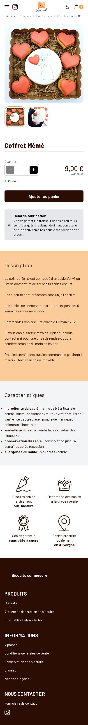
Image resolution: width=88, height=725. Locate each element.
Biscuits (11, 603)
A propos (11, 645)
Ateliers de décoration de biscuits (29, 612)
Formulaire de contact (21, 703)
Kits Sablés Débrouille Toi (23, 620)
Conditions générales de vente (27, 653)
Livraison (11, 670)
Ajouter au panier (44, 196)
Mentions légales (17, 679)
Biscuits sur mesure (29, 575)
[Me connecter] (67, 7)
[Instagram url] (15, 7)
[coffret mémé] (15, 116)
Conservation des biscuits (24, 662)
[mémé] (38, 116)
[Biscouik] (40, 6)
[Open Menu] (7, 7)
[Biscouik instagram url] (7, 712)
